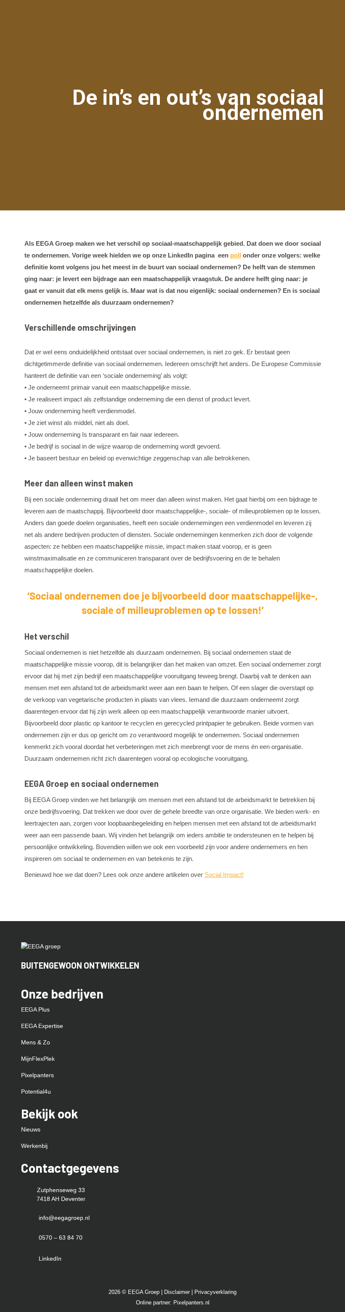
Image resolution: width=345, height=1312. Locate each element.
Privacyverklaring (215, 1292)
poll (235, 255)
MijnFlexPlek (38, 1058)
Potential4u (36, 1091)
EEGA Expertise (42, 1026)
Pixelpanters (37, 1075)
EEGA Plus (35, 1009)
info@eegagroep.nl (64, 1217)
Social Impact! (224, 874)
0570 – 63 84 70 (60, 1237)
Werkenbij (34, 1145)
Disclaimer (177, 1292)
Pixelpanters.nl (191, 1302)
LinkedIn (50, 1258)
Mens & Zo (35, 1042)
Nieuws (30, 1129)
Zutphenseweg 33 (61, 1190)
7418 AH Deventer (61, 1198)
